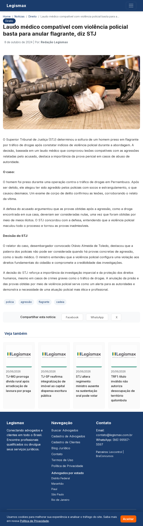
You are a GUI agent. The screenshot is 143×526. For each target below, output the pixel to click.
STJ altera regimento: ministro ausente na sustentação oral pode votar (87, 386)
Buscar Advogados (64, 430)
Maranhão (57, 483)
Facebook (72, 317)
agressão (26, 301)
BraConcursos (104, 456)
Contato (57, 454)
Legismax (16, 5)
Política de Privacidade (67, 466)
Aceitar (128, 519)
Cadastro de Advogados (68, 436)
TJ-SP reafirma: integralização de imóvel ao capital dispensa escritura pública (54, 386)
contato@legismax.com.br (114, 435)
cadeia (60, 301)
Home (7, 16)
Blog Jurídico (60, 448)
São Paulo (57, 494)
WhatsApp (97, 317)
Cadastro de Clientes (65, 442)
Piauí (54, 489)
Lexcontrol (115, 451)
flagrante (44, 301)
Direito (32, 16)
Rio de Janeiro (60, 499)
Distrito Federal (60, 478)
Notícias (20, 16)
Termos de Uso (62, 460)
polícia (10, 301)
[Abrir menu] (131, 5)
